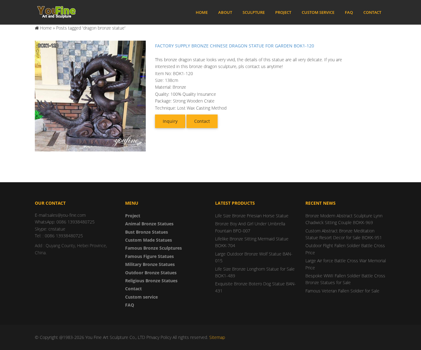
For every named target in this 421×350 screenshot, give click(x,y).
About (225, 12)
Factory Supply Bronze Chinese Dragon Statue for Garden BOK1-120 (234, 46)
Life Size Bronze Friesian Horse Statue (251, 216)
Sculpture (254, 12)
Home (202, 12)
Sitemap (217, 337)
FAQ (349, 12)
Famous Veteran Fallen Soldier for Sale (342, 291)
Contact (372, 12)
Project (283, 12)
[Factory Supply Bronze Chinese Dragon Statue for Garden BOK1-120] (90, 96)
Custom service (318, 12)
